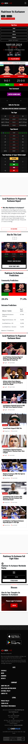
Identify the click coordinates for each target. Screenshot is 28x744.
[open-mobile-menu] (25, 3)
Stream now (14, 580)
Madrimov (7, 76)
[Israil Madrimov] (7, 69)
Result (14, 28)
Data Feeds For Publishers (8, 688)
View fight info (14, 266)
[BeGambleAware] (14, 739)
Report (14, 31)
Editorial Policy (5, 691)
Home (3, 16)
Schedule (3, 670)
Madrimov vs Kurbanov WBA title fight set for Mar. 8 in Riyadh (14, 474)
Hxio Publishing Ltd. (19, 710)
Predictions (14, 37)
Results (9, 16)
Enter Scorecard (14, 94)
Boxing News (5, 353)
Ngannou (20, 251)
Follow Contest (15, 59)
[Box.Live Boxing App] (14, 636)
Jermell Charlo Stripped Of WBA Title (12, 428)
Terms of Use (4, 703)
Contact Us (4, 693)
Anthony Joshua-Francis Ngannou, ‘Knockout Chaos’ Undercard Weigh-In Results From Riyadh (13, 382)
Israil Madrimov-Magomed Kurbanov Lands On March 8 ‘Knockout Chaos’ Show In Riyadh (13, 451)
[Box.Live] (6, 3)
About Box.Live (5, 686)
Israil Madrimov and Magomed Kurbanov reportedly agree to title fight (13, 521)
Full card (14, 34)
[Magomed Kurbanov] (21, 69)
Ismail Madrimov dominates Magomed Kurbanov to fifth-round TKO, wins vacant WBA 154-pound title (13, 358)
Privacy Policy (5, 701)
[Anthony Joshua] (7, 246)
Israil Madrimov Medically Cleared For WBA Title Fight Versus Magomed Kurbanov (14, 406)
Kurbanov (21, 76)
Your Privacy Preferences (8, 706)
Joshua (8, 251)
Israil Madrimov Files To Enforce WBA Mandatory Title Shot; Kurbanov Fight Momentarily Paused (12, 498)
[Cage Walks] (14, 729)
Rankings (3, 676)
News (2, 673)
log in (14, 605)
